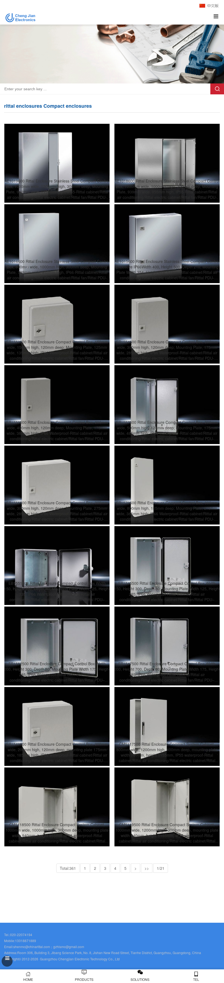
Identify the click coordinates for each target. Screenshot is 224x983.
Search (217, 88)
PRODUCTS (84, 979)
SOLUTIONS (140, 979)
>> (147, 868)
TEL (196, 979)
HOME (28, 979)
